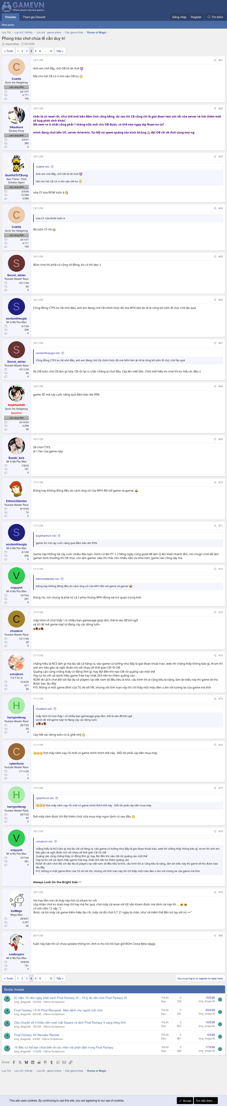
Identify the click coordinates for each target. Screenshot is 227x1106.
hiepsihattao (12, 44)
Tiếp (58, 51)
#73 (221, 612)
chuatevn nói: (44, 708)
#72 (221, 569)
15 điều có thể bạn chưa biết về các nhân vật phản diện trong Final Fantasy (64, 1047)
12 (50, 51)
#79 (221, 892)
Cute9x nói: (43, 166)
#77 (221, 788)
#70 (221, 482)
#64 (221, 208)
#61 (221, 60)
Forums (10, 17)
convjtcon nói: (44, 841)
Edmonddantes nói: (48, 579)
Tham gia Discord (34, 17)
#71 (221, 525)
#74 (221, 655)
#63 (221, 156)
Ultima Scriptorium (54, 1002)
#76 (221, 745)
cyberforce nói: (45, 798)
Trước (9, 51)
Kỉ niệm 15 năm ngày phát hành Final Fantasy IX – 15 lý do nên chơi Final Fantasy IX (70, 997)
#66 (221, 299)
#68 (221, 386)
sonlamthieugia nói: (48, 353)
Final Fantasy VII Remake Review (36, 1035)
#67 (221, 343)
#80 (221, 935)
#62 (221, 108)
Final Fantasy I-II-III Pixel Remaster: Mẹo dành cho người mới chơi (58, 1010)
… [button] (45, 51)
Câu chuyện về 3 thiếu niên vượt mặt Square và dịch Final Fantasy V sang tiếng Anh (70, 1022)
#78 (221, 831)
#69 (221, 439)
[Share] (214, 60)
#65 (221, 256)
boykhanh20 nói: (46, 535)
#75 (221, 698)
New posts (8, 24)
